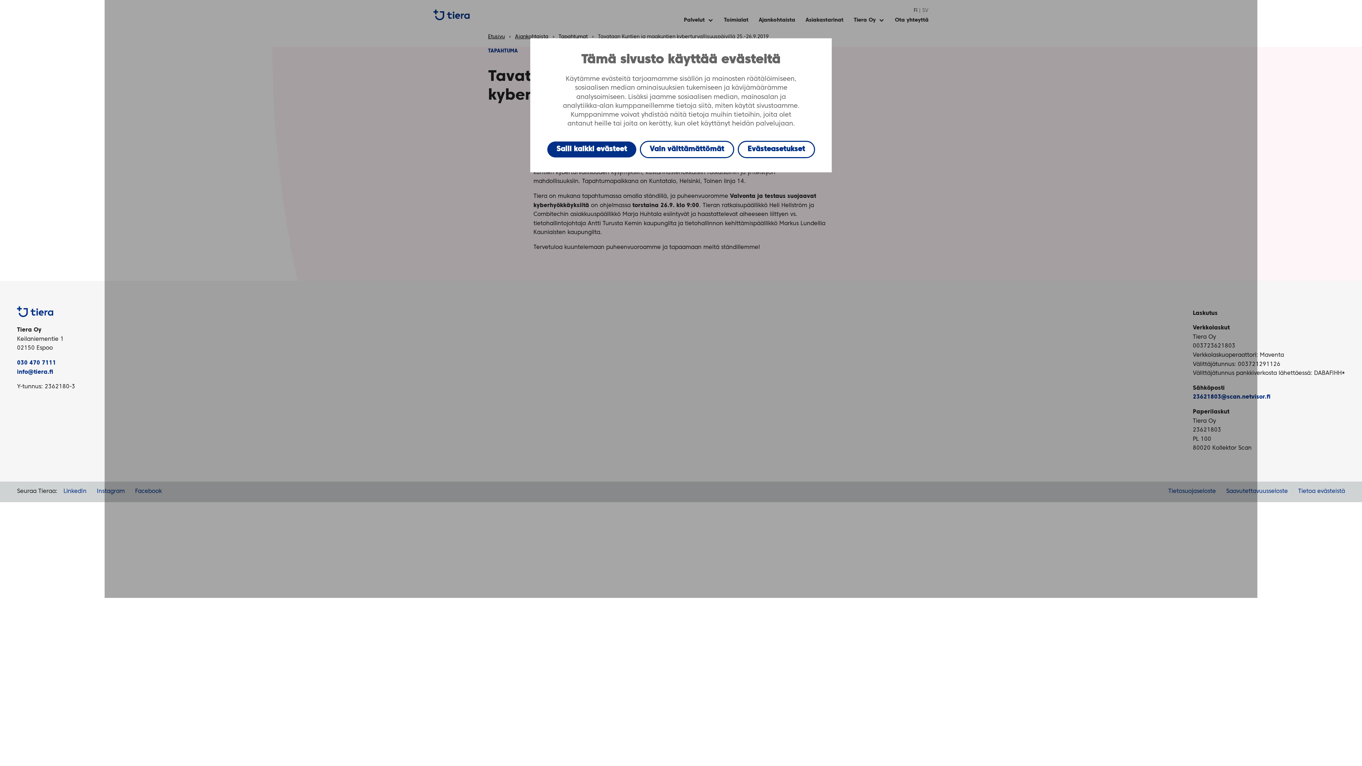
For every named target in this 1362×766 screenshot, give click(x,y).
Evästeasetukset (776, 149)
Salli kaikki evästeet (592, 149)
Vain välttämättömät (687, 149)
